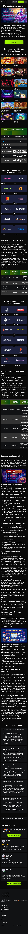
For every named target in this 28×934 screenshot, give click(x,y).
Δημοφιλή (3, 54)
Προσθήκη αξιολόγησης (14, 835)
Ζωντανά (10, 54)
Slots (23, 54)
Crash (16, 54)
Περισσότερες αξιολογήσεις (14, 883)
